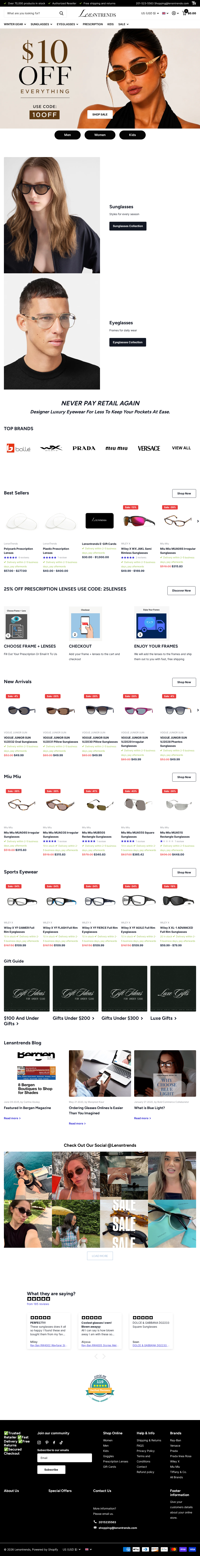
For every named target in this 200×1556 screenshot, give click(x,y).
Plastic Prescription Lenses (56, 550)
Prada (174, 1450)
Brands (175, 1433)
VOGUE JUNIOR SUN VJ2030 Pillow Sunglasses (100, 739)
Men (67, 135)
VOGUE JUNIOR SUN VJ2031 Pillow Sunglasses (60, 739)
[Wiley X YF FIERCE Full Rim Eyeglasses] (100, 900)
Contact (142, 1466)
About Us (11, 1491)
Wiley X (174, 1461)
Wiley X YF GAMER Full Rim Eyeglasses (19, 929)
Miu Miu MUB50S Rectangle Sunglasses (97, 834)
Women (100, 135)
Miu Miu (175, 1466)
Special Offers (59, 1491)
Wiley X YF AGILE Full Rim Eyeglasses (138, 929)
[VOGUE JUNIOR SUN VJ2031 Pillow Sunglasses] (61, 710)
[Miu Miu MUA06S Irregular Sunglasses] (178, 521)
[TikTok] (61, 1442)
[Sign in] (175, 13)
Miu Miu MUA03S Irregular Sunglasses (61, 834)
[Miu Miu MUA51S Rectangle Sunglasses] (178, 805)
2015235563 (107, 1522)
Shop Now (184, 493)
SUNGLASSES (40, 24)
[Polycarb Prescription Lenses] (22, 521)
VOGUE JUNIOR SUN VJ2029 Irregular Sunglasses (134, 741)
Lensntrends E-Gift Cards (99, 543)
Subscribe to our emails (53, 1450)
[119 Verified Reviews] (100, 1404)
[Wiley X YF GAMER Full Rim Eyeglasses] (22, 900)
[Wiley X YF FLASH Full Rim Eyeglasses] (61, 900)
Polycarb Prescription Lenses (18, 550)
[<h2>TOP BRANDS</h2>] (18, 448)
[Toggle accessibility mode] (194, 3)
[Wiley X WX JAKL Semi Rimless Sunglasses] (139, 521)
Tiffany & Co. (178, 1472)
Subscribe (51, 1469)
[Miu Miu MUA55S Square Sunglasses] (139, 805)
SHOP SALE (100, 114)
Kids (132, 135)
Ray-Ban (175, 1440)
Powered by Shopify (45, 1549)
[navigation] (198, 521)
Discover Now (181, 590)
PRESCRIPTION (93, 24)
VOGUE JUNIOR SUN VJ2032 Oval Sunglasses (20, 739)
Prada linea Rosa (180, 1456)
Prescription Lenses (115, 1461)
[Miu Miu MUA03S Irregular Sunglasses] (61, 805)
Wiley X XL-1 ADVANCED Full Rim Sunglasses (176, 929)
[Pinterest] (47, 1442)
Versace (175, 1445)
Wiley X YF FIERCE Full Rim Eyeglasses (100, 929)
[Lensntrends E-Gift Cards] (100, 521)
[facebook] (54, 1442)
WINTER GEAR (13, 24)
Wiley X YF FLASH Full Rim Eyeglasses (60, 929)
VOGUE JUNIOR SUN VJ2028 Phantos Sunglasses (173, 741)
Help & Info (145, 1433)
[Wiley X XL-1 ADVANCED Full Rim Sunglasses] (178, 900)
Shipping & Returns (149, 1440)
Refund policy (145, 1472)
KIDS (110, 24)
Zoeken (61, 13)
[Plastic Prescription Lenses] (61, 521)
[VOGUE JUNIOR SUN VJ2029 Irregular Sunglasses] (139, 710)
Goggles (108, 1456)
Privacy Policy (146, 1450)
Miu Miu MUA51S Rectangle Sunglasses (175, 834)
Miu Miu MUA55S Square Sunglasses (137, 834)
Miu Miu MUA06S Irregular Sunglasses (178, 550)
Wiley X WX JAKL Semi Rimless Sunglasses (136, 550)
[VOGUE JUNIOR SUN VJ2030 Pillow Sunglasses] (100, 710)
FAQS (140, 1445)
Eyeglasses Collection (128, 342)
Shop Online (112, 1433)
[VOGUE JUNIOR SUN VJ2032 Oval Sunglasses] (22, 710)
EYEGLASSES (66, 24)
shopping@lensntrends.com (118, 1527)
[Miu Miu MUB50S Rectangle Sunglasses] (100, 805)
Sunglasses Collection (128, 226)
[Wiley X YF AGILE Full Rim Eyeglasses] (139, 900)
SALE (121, 24)
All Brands (176, 1477)
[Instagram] (39, 1442)
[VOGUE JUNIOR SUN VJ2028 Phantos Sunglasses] (178, 710)
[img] (102, 1298)
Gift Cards (109, 1466)
